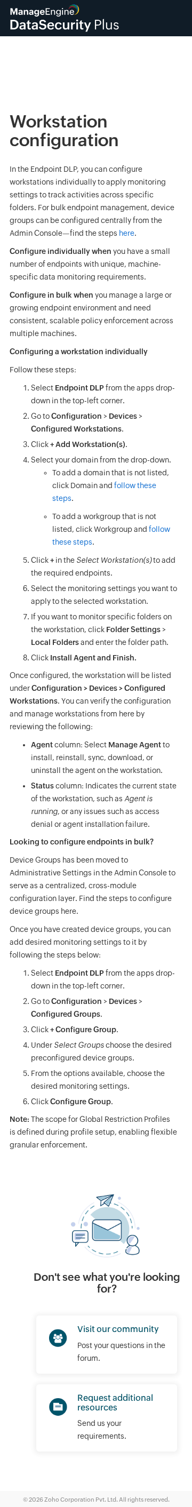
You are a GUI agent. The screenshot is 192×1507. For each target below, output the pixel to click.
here (126, 233)
